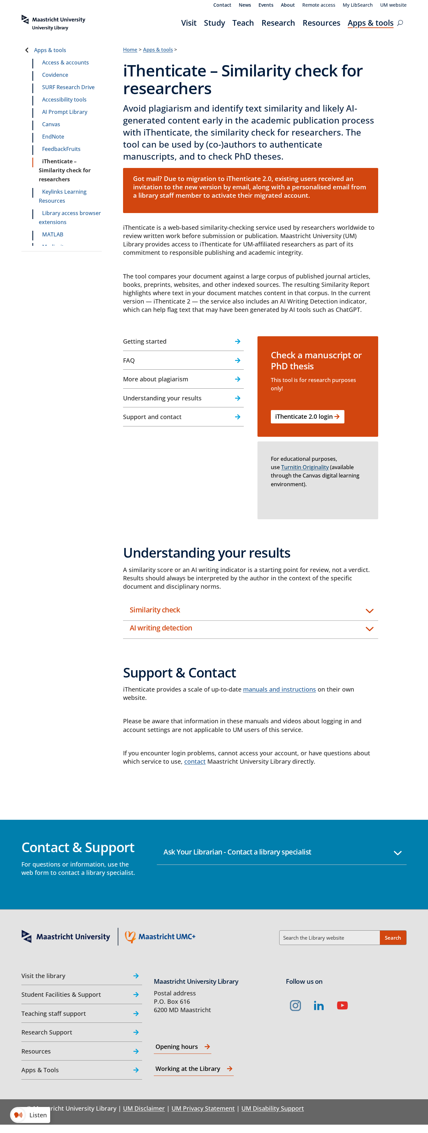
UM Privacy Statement (203, 1108)
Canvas (51, 124)
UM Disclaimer (144, 1108)
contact (195, 761)
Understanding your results (162, 398)
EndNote (53, 136)
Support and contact (152, 417)
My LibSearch (358, 5)
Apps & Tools (40, 1070)
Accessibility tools (64, 99)
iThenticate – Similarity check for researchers (65, 170)
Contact (222, 5)
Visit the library (43, 976)
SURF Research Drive (68, 87)
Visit (189, 22)
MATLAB (52, 234)
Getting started (145, 341)
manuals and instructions (279, 689)
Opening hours (176, 1047)
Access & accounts (65, 62)
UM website (393, 5)
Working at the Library (187, 1069)
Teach (243, 22)
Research (278, 22)
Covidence (55, 74)
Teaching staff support (53, 1013)
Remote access (318, 5)
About (288, 5)
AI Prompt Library (64, 112)
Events (266, 5)
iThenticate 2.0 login (304, 416)
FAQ (129, 360)
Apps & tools (371, 22)
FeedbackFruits (61, 149)
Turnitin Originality (305, 467)
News (245, 5)
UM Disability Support (272, 1108)
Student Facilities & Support (61, 994)
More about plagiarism (155, 379)
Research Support (46, 1032)
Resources (321, 22)
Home (130, 49)
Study (214, 22)
